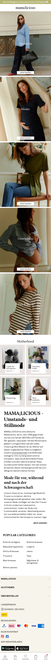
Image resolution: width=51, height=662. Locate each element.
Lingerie (30, 547)
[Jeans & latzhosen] (25, 174)
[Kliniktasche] (12, 392)
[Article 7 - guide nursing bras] (12, 360)
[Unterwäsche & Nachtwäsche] (25, 240)
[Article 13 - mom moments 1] (38, 392)
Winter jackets (10, 567)
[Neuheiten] (25, 43)
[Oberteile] (25, 304)
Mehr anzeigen (40, 523)
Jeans (30, 551)
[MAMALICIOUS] (25, 8)
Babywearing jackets (13, 547)
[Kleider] (25, 109)
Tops (29, 556)
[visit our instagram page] (2, 637)
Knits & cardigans (11, 542)
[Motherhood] (25, 340)
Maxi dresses (9, 560)
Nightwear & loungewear (33, 561)
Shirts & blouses (11, 551)
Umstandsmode (19, 453)
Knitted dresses (34, 542)
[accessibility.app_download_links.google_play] (8, 651)
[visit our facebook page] (7, 637)
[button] (25, 609)
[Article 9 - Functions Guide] (38, 360)
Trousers (7, 556)
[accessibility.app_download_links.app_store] (22, 651)
